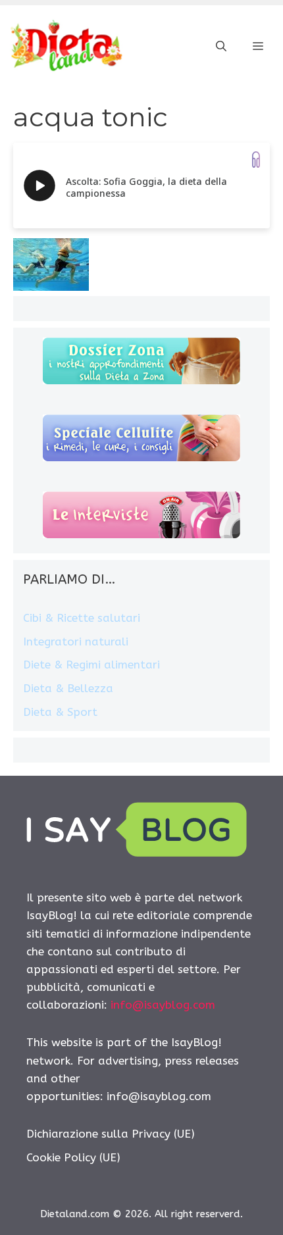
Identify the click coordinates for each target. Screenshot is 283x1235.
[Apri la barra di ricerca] (221, 46)
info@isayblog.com (163, 1004)
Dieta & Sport (60, 711)
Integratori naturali (75, 641)
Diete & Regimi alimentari (91, 664)
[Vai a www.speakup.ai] (256, 159)
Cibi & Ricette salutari (81, 617)
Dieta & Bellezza (68, 688)
